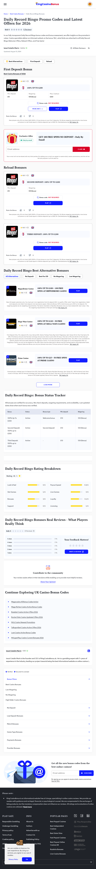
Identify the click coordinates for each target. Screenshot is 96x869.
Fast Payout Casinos (58, 838)
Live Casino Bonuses (58, 854)
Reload (49, 61)
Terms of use (7, 835)
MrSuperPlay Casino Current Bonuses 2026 (27, 638)
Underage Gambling (10, 826)
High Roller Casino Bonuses (16, 700)
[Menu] (5, 4)
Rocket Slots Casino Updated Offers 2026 (27, 617)
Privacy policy (7, 830)
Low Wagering (74, 276)
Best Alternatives (15, 61)
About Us (29, 821)
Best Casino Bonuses (17, 14)
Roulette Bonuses (56, 849)
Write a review (75, 552)
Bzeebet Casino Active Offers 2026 (24, 612)
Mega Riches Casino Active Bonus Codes (26, 607)
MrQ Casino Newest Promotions (23, 622)
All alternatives (12, 276)
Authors (29, 826)
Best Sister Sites (56, 833)
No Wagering (59, 276)
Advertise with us (32, 830)
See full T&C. (56, 781)
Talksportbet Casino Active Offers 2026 (26, 627)
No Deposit (29, 276)
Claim (80, 149)
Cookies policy (8, 839)
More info (36, 109)
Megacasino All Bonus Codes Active (24, 602)
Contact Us (30, 835)
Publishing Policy (32, 839)
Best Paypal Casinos (58, 821)
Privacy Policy (13, 859)
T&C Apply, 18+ (74, 122)
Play (57, 109)
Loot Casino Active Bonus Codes (23, 633)
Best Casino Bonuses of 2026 (15, 74)
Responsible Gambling (11, 821)
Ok (27, 859)
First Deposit (35, 61)
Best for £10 (43, 276)
